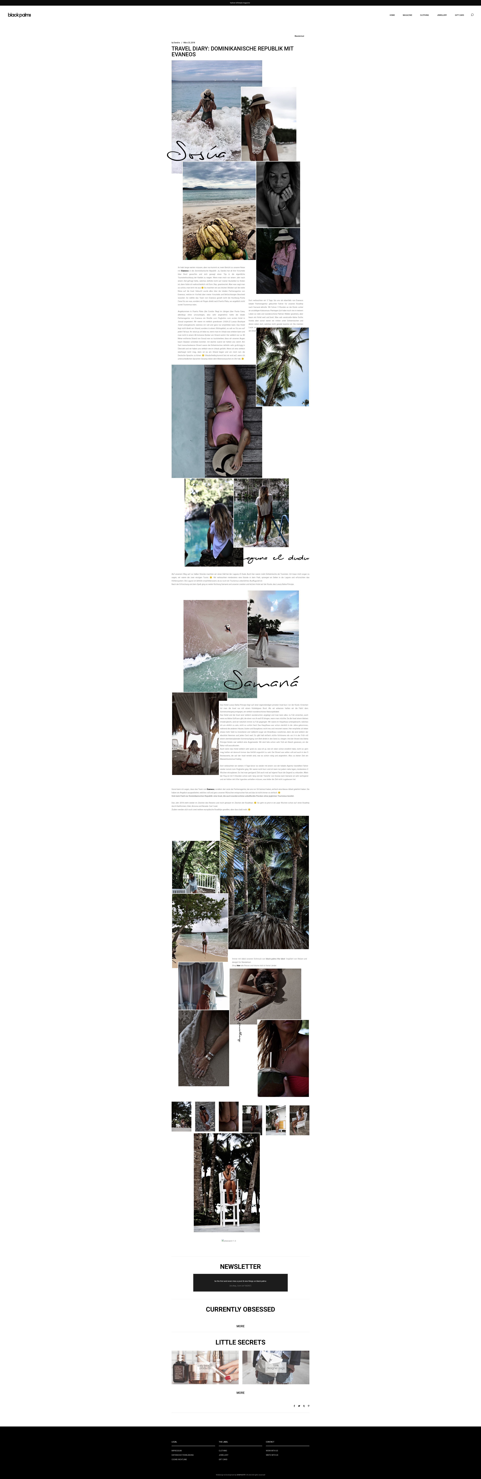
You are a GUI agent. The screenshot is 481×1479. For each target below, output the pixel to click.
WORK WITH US (272, 1451)
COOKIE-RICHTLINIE (179, 1459)
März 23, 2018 (189, 43)
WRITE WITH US (272, 1455)
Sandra (177, 43)
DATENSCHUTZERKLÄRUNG (183, 1455)
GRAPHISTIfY (241, 1475)
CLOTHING (223, 1451)
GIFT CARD (223, 1459)
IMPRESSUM (177, 1451)
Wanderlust (299, 36)
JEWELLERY (223, 1455)
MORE (240, 1326)
